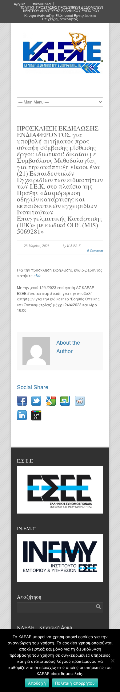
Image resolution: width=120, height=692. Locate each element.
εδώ (37, 275)
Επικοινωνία (40, 4)
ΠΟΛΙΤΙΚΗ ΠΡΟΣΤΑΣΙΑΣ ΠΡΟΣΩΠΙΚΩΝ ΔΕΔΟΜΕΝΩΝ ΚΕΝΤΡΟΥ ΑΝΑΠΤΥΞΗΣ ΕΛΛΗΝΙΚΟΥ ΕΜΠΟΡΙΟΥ (61, 9)
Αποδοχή (37, 683)
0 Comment (95, 250)
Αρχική (19, 4)
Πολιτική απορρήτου (75, 683)
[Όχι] (112, 661)
